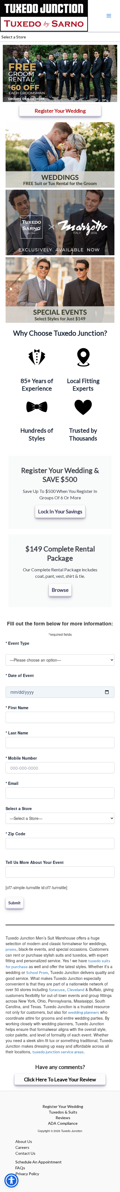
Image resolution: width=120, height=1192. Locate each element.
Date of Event (20, 675)
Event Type (17, 643)
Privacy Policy (27, 1173)
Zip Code (15, 833)
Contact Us (25, 1153)
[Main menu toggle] (108, 16)
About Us (23, 1141)
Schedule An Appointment (38, 1161)
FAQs (20, 1167)
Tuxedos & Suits (63, 1112)
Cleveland (75, 989)
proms (11, 949)
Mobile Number (21, 758)
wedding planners (83, 1012)
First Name (17, 707)
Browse (60, 590)
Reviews (63, 1117)
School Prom (37, 972)
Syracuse (57, 989)
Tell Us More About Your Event (35, 862)
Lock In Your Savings (60, 511)
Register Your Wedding (62, 1106)
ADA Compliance (63, 1123)
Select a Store (19, 808)
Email (12, 783)
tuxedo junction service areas (58, 1051)
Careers (22, 1147)
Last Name (17, 733)
